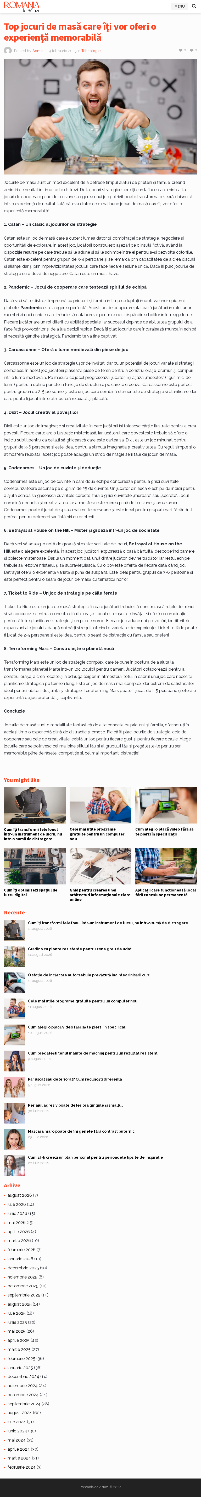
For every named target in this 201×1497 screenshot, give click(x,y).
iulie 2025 (17, 1313)
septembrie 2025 (24, 1295)
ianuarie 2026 (20, 1258)
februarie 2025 (21, 1358)
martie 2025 (19, 1349)
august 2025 (20, 1304)
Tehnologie (90, 51)
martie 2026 (19, 1240)
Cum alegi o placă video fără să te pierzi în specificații (164, 831)
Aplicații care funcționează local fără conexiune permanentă (165, 892)
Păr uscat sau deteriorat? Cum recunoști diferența (75, 1079)
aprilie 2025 (19, 1340)
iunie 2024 (17, 1431)
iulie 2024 (17, 1421)
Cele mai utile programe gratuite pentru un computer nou (97, 833)
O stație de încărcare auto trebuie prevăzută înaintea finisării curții (90, 975)
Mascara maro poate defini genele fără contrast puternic (81, 1131)
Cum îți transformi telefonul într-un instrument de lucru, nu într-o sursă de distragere (33, 834)
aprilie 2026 (19, 1231)
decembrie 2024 (23, 1376)
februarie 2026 (22, 1249)
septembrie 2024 (24, 1403)
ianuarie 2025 (20, 1367)
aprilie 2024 (19, 1449)
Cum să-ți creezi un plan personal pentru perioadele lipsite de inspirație (95, 1157)
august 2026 (20, 1195)
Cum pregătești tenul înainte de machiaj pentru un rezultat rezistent (93, 1053)
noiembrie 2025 (22, 1277)
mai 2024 (17, 1440)
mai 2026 (17, 1222)
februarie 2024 (22, 1467)
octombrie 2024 (23, 1394)
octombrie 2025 (23, 1285)
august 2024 (20, 1412)
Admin (37, 51)
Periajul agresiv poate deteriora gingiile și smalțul (75, 1105)
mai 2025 (16, 1331)
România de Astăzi (94, 1487)
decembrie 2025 (23, 1267)
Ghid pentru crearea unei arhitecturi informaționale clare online (100, 894)
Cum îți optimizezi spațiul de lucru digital (30, 892)
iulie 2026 (17, 1204)
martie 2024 (19, 1458)
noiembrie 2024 (23, 1385)
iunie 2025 (17, 1322)
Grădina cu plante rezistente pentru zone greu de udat (80, 949)
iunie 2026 (17, 1213)
